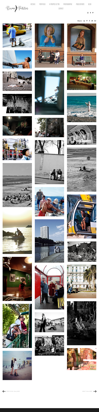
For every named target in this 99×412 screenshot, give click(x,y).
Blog (89, 4)
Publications (80, 4)
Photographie (67, 4)
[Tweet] (92, 21)
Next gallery (87, 391)
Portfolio (42, 4)
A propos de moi (54, 4)
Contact (61, 8)
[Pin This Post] (86, 21)
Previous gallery (13, 391)
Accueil (33, 4)
